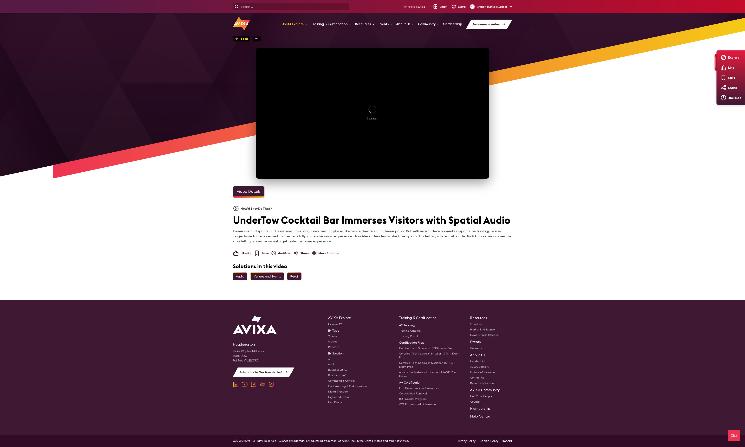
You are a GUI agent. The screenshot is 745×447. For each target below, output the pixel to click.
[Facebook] (253, 384)
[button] (416, 6)
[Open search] (237, 6)
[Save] (723, 77)
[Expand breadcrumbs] (257, 38)
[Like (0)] (723, 67)
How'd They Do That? (256, 208)
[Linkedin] (236, 384)
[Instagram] (271, 384)
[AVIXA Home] (241, 23)
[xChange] (262, 384)
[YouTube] (245, 384)
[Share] (723, 88)
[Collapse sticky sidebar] (715, 62)
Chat (734, 435)
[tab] (248, 192)
